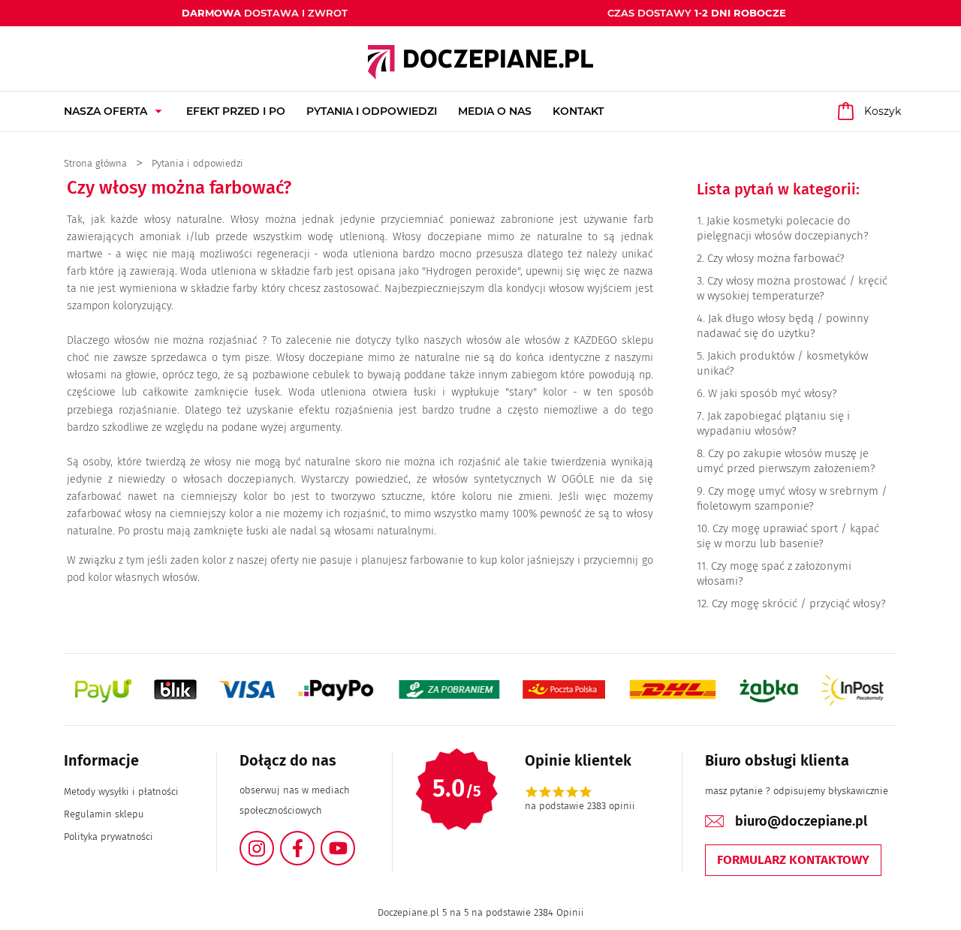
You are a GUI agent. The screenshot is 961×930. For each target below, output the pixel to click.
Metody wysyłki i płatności (121, 791)
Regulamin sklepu (104, 814)
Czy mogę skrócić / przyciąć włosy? (799, 603)
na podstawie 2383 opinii (580, 805)
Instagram (273, 839)
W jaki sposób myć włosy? (772, 393)
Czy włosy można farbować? (776, 258)
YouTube (354, 839)
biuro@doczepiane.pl (801, 821)
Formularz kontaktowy (793, 860)
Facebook (314, 839)
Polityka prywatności (108, 836)
